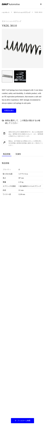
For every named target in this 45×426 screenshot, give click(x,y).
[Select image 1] (7, 76)
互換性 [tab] (18, 154)
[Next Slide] (40, 48)
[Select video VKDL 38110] (20, 76)
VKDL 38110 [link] (38, 12)
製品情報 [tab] (6, 154)
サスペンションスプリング (22, 12)
